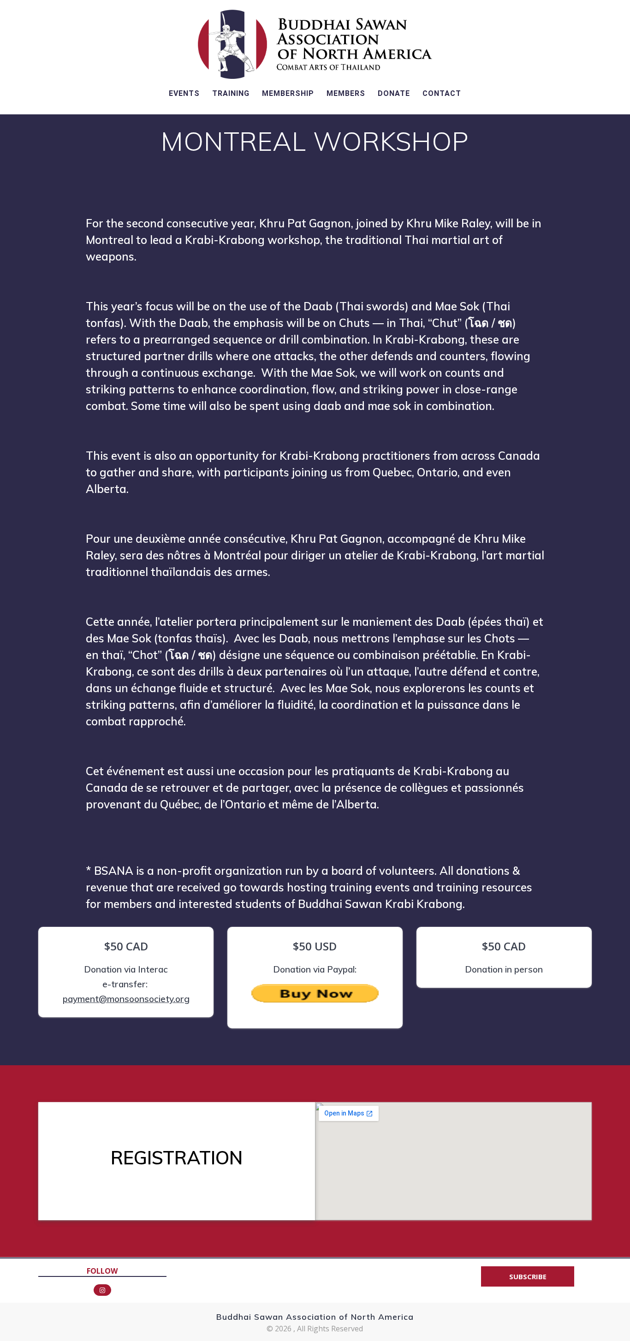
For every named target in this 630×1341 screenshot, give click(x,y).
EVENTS (184, 93)
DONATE (394, 93)
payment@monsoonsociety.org (126, 998)
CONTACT (441, 93)
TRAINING (231, 93)
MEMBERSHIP (288, 93)
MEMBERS (346, 93)
